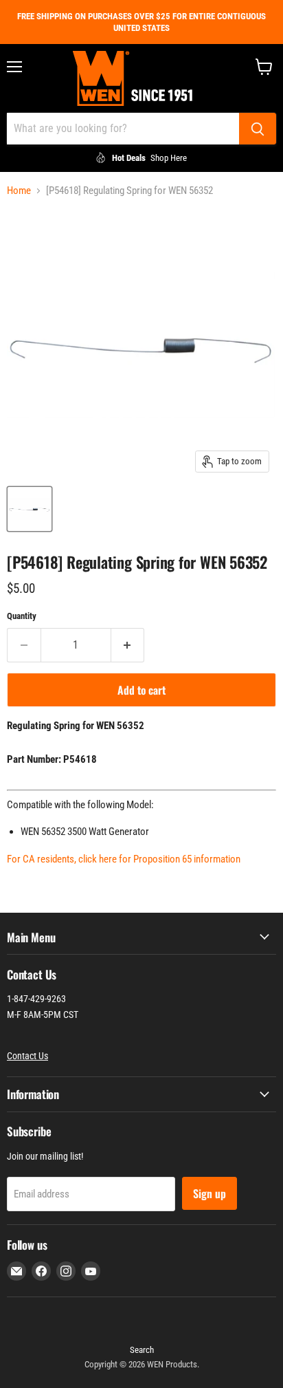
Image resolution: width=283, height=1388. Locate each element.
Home (19, 191)
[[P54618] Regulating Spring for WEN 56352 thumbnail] (30, 509)
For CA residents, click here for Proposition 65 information (123, 859)
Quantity (21, 616)
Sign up (209, 1193)
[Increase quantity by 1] (128, 645)
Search (142, 1350)
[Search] (257, 128)
